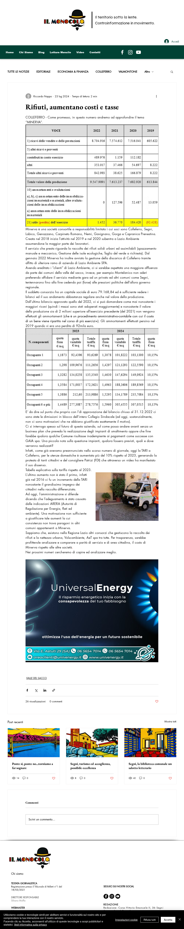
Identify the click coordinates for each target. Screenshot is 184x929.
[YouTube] (138, 52)
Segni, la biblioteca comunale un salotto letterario (150, 766)
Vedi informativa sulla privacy (30, 924)
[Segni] (92, 742)
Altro (147, 71)
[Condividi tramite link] (53, 690)
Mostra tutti (170, 721)
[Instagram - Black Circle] (111, 896)
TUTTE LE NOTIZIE (18, 71)
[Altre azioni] (156, 96)
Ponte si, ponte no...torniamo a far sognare (32, 766)
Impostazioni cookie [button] (126, 919)
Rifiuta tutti (150, 919)
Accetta (168, 919)
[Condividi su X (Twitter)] (36, 690)
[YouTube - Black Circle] (117, 896)
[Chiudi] (180, 919)
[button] (172, 71)
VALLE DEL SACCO (36, 678)
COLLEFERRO (103, 71)
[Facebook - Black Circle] (106, 896)
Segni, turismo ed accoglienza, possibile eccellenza (90, 766)
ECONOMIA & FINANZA (73, 71)
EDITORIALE (43, 71)
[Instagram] (130, 52)
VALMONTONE (128, 71)
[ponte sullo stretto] (34, 742)
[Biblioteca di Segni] (150, 742)
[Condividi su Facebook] (27, 690)
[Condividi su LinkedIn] (45, 690)
